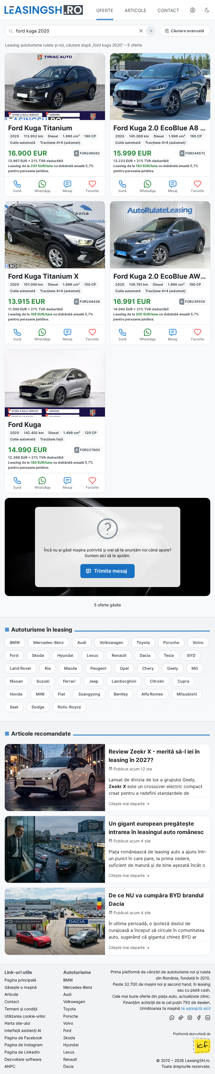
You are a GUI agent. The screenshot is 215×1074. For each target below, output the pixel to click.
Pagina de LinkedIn (22, 1052)
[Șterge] (141, 31)
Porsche (70, 1016)
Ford (67, 1030)
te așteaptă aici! (196, 1008)
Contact (11, 1001)
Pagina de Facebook (23, 1037)
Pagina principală (20, 980)
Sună (17, 191)
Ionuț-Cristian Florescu (202, 1046)
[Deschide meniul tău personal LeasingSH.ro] (192, 10)
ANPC (9, 1066)
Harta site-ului (17, 1023)
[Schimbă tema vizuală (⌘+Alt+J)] (207, 10)
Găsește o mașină (20, 987)
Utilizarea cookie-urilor (24, 1016)
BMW (68, 980)
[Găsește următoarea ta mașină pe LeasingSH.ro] (43, 10)
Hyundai (70, 1044)
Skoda (69, 1037)
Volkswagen (74, 1001)
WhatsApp (42, 191)
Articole (11, 994)
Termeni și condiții (20, 1008)
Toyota (69, 1008)
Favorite (92, 191)
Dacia (68, 1066)
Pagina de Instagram (23, 1044)
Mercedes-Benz (77, 987)
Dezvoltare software (22, 1059)
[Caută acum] (150, 31)
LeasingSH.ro (197, 1060)
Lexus (68, 1052)
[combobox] (80, 31)
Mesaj (67, 191)
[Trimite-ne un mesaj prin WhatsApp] (172, 1018)
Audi (67, 994)
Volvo (68, 1023)
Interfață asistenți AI (22, 1030)
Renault (70, 1059)
